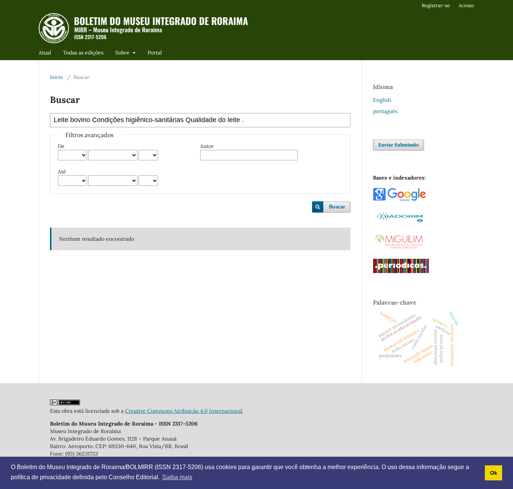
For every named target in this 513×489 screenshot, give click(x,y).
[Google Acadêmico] (399, 199)
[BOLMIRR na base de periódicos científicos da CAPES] (401, 271)
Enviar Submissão (398, 145)
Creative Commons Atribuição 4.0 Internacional (183, 411)
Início (56, 77)
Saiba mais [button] (177, 477)
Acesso (466, 5)
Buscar (337, 207)
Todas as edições (83, 52)
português (385, 111)
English (382, 100)
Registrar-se (436, 5)
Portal (155, 52)
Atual (45, 52)
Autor (207, 146)
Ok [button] (493, 473)
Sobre (123, 52)
